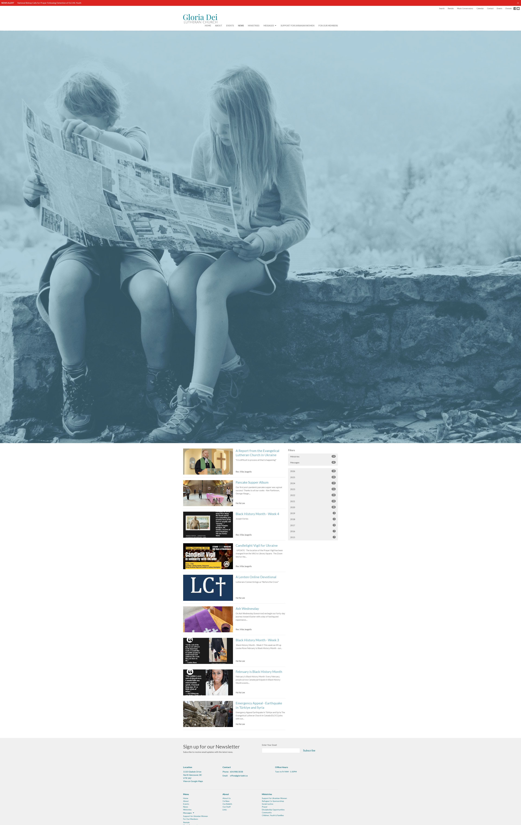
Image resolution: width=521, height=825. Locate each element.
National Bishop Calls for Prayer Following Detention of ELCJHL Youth (49, 3)
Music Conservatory (465, 8)
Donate (509, 8)
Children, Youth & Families (273, 815)
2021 (312, 501)
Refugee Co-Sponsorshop (273, 801)
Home (208, 25)
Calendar (480, 8)
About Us (227, 798)
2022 (312, 495)
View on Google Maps (193, 781)
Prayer (264, 807)
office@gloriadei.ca (239, 775)
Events (499, 8)
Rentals (451, 8)
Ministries (253, 25)
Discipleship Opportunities (273, 809)
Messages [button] (187, 813)
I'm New (226, 801)
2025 (312, 477)
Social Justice (267, 804)
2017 (312, 525)
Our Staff (227, 807)
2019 (312, 513)
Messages (268, 25)
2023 (312, 489)
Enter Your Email (269, 745)
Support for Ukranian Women (297, 25)
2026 (312, 471)
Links (225, 809)
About (218, 25)
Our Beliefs (227, 804)
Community (267, 812)
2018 (312, 519)
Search (441, 8)
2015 (312, 537)
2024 (312, 483)
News (241, 25)
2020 (312, 507)
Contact (490, 8)
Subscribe (309, 750)
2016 (312, 531)
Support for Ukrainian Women (274, 798)
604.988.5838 (236, 771)
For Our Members (328, 25)
